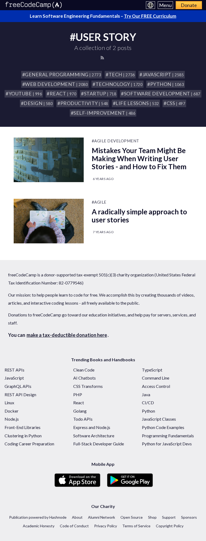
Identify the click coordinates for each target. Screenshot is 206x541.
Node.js (12, 418)
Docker (12, 410)
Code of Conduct (74, 526)
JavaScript (14, 377)
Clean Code (83, 369)
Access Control (156, 386)
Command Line (155, 377)
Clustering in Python (23, 435)
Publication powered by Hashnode (38, 517)
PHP (77, 394)
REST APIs (14, 369)
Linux (9, 402)
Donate (189, 5)
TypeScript (152, 369)
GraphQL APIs (18, 386)
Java (146, 394)
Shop (152, 517)
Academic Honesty (38, 526)
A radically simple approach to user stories (139, 215)
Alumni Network (101, 517)
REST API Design (20, 394)
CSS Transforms (88, 386)
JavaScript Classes (159, 418)
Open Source (131, 517)
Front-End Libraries (23, 427)
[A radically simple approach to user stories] (49, 221)
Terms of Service (136, 526)
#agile (99, 202)
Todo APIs (83, 418)
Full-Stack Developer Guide (98, 443)
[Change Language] (150, 5)
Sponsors (189, 517)
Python (148, 410)
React (78, 402)
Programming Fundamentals (168, 435)
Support (169, 517)
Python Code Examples (163, 427)
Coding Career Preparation (29, 443)
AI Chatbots (84, 377)
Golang (80, 410)
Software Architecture (93, 435)
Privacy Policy (105, 526)
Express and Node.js (91, 427)
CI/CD (148, 402)
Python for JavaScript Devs (167, 443)
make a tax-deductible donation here (67, 335)
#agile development (115, 140)
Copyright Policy (169, 526)
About (77, 517)
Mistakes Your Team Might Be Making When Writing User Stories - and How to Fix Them (139, 158)
